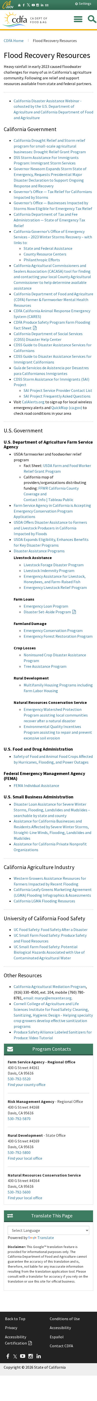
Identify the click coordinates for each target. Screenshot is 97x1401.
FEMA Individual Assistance (36, 785)
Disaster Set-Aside (48, 611)
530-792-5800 (19, 1152)
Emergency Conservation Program (53, 630)
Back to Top (15, 1318)
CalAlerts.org (33, 401)
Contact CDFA (61, 1345)
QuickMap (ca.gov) (66, 407)
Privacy (11, 1327)
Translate (45, 1237)
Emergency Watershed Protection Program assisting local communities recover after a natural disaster (56, 715)
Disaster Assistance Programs (39, 550)
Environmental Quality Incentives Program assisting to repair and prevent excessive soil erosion (58, 732)
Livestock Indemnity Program (49, 570)
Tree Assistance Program (45, 666)
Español (57, 1336)
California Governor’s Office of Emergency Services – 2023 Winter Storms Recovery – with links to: (53, 237)
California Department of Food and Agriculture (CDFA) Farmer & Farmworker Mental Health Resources (53, 299)
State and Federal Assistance (48, 248)
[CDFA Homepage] (15, 20)
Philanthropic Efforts (42, 259)
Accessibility (60, 1327)
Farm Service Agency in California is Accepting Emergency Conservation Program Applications (52, 511)
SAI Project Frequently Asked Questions (57, 396)
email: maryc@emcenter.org (47, 997)
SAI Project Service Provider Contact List (58, 390)
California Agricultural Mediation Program (50, 986)
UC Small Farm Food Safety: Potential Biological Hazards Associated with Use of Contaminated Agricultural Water (49, 952)
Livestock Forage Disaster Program (54, 564)
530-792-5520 (19, 1078)
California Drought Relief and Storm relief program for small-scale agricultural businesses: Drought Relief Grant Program (50, 146)
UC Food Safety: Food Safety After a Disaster (51, 929)
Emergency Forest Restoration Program (58, 636)
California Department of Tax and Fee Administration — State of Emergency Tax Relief (49, 220)
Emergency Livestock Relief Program (55, 587)
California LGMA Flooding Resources (44, 900)
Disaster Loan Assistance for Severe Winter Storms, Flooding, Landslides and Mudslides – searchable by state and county (52, 810)
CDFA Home (14, 40)
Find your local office (25, 1158)
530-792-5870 (19, 1118)
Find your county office (27, 1084)
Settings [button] (84, 3)
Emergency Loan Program (46, 606)
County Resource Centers (45, 254)
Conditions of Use (65, 1318)
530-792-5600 (19, 1192)
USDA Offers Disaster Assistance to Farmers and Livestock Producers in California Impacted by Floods (50, 528)
